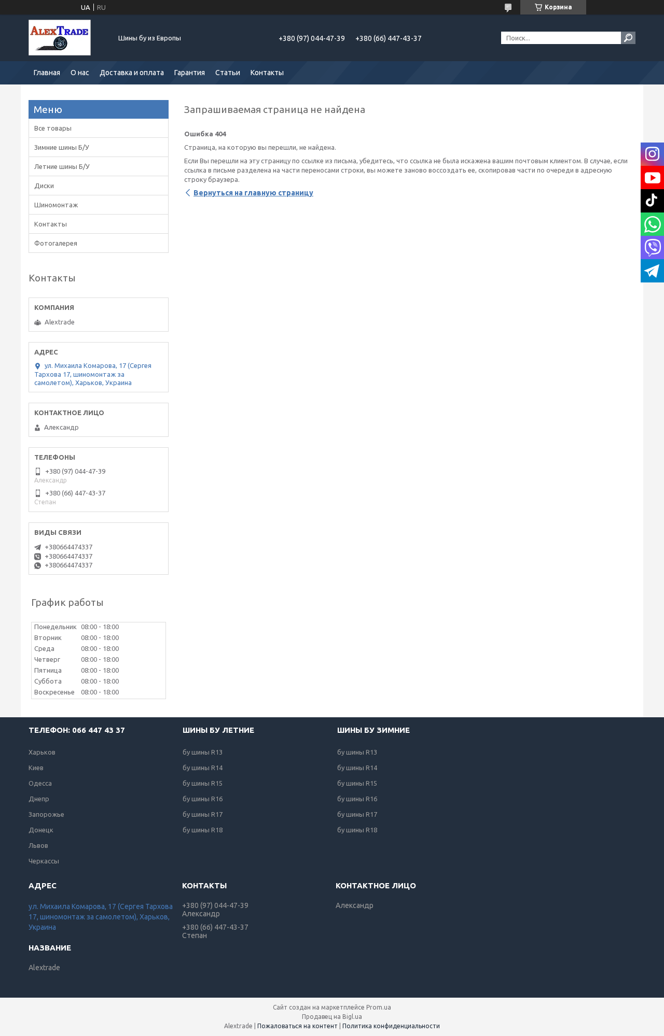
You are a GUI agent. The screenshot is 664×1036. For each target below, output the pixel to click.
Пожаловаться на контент (297, 1026)
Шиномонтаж (56, 204)
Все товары (53, 128)
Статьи (227, 72)
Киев (36, 767)
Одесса (40, 783)
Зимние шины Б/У (61, 147)
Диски (44, 185)
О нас (80, 72)
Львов (38, 845)
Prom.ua (378, 1007)
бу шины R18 (203, 829)
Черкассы (44, 860)
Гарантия (189, 72)
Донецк (41, 829)
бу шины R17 (203, 814)
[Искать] (628, 38)
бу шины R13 (203, 752)
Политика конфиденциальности (391, 1026)
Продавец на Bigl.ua (332, 1016)
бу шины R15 (203, 783)
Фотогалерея (55, 243)
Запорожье (46, 814)
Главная (47, 72)
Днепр (39, 798)
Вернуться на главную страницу (253, 193)
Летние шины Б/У (62, 166)
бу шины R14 (203, 767)
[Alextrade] (67, 38)
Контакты (267, 72)
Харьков (42, 752)
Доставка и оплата (132, 72)
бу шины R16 (203, 798)
